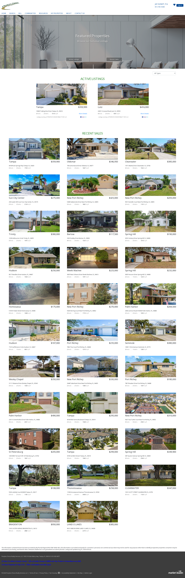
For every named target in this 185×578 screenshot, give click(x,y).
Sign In (180, 5)
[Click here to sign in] (174, 5)
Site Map (80, 573)
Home (4, 13)
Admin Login (88, 573)
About (69, 13)
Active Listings (74, 59)
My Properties (57, 13)
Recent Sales (114, 59)
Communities (30, 13)
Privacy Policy (44, 573)
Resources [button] (43, 13)
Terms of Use (34, 573)
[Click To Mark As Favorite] (83, 87)
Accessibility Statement (69, 573)
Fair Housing (53, 573)
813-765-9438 (160, 7)
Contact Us (80, 13)
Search (12, 13)
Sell (20, 13)
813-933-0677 (55, 556)
